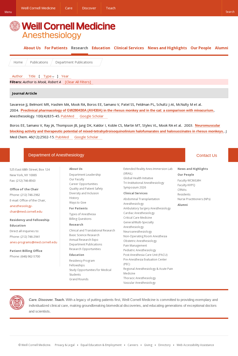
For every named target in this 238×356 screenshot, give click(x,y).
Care (69, 8)
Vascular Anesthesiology (139, 283)
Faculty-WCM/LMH (189, 180)
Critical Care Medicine (137, 218)
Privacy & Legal (65, 345)
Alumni (221, 47)
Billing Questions (80, 219)
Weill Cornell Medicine (38, 8)
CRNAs (182, 190)
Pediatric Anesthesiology (139, 250)
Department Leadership (85, 175)
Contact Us (206, 155)
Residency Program (82, 261)
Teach (111, 8)
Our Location (17, 155)
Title (32, 76)
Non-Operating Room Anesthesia (145, 236)
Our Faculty (76, 179)
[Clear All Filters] (78, 81)
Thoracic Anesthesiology (139, 278)
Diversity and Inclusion (84, 193)
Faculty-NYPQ (186, 185)
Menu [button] (8, 12)
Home (15, 48)
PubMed (67, 116)
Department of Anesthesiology (56, 155)
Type (47, 76)
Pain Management (135, 245)
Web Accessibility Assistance (195, 345)
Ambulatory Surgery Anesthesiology (147, 208)
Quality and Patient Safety (86, 189)
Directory (164, 345)
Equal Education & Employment (101, 345)
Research (79, 47)
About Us (32, 47)
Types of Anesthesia (82, 214)
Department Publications (85, 244)
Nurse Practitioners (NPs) (194, 199)
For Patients (56, 47)
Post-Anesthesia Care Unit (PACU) (145, 255)
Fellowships (77, 265)
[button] (230, 8)
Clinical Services (129, 47)
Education (101, 47)
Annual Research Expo (83, 240)
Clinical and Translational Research (92, 230)
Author (17, 76)
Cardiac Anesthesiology (139, 213)
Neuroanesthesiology (137, 232)
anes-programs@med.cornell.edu (33, 242)
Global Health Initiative (138, 178)
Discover (89, 8)
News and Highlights (167, 47)
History (74, 198)
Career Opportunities (83, 184)
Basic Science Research (84, 235)
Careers (133, 345)
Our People (201, 47)
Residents (184, 194)
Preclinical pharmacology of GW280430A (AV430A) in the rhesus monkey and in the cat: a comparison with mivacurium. (117, 110)
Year (65, 76)
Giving (148, 345)
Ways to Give (77, 202)
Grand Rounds (78, 279)
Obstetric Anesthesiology (140, 241)
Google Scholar (92, 116)
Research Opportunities (85, 249)
